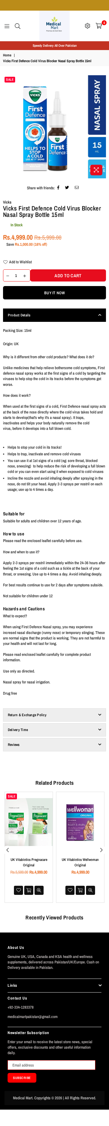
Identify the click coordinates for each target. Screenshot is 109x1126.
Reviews (14, 744)
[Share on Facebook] (58, 188)
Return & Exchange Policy (27, 715)
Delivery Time (18, 729)
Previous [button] (7, 850)
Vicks (7, 202)
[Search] (17, 25)
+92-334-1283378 (21, 1007)
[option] (54, 45)
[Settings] (87, 25)
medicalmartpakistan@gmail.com (33, 1016)
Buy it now (54, 292)
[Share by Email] (77, 188)
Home (7, 55)
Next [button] (101, 850)
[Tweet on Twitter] (67, 188)
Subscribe (22, 1078)
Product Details (19, 315)
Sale (10, 79)
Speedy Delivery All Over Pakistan (55, 45)
